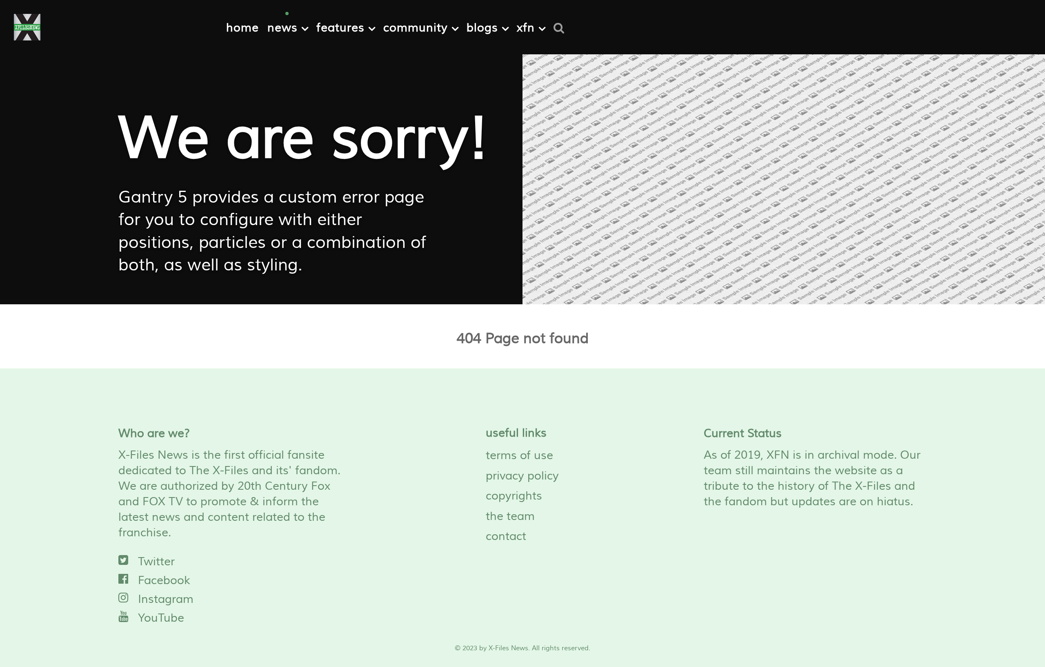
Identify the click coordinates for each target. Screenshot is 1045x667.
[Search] (561, 27)
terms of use (519, 455)
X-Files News (508, 648)
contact (506, 536)
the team (510, 516)
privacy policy (522, 475)
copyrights (514, 496)
